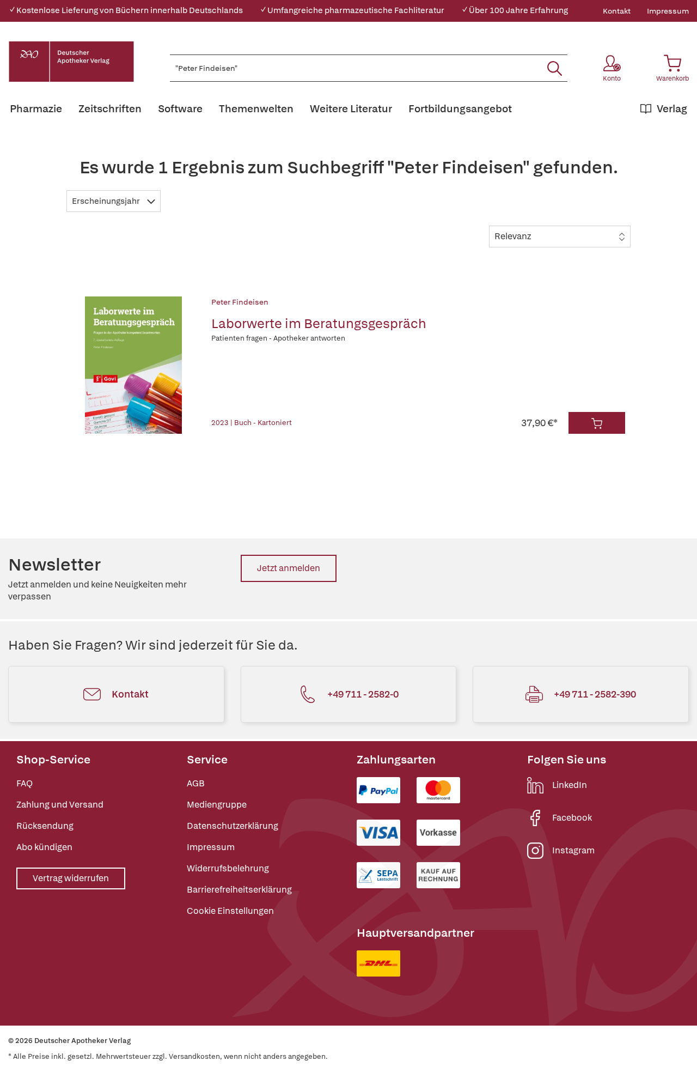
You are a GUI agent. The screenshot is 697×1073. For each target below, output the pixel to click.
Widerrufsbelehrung (228, 868)
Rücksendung (45, 826)
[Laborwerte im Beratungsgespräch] (133, 365)
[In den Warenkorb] (596, 423)
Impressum (668, 11)
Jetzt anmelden (288, 568)
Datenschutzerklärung (232, 826)
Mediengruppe (217, 804)
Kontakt (617, 11)
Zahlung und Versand (59, 804)
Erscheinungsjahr (107, 201)
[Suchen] (554, 68)
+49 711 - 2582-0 (363, 694)
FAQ (24, 783)
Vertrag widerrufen (71, 878)
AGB (196, 783)
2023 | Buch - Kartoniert (251, 422)
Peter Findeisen (239, 302)
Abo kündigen (44, 847)
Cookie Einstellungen (230, 911)
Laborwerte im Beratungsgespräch (318, 323)
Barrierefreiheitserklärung (239, 889)
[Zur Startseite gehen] (71, 61)
